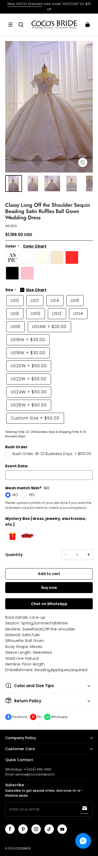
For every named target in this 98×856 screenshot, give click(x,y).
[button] (10, 24)
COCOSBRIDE (23, 849)
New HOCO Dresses (25, 3)
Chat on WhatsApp (49, 603)
